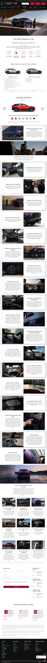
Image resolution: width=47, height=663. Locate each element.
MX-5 (3, 655)
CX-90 (3, 652)
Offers (14, 643)
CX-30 (3, 644)
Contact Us (37, 647)
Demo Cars (15, 646)
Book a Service (32, 4)
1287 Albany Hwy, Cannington (22, 0)
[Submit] (23, 4)
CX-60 (3, 648)
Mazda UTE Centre (27, 648)
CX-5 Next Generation (5, 645)
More (44, 7)
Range (5, 7)
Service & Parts (35, 7)
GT (21, 100)
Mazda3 (3, 657)
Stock (9, 7)
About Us (36, 643)
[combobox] (25, 4)
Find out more (35, 620)
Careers (36, 646)
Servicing (25, 643)
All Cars (14, 644)
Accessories (26, 645)
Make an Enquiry (43, 4)
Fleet (40, 7)
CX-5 (3, 646)
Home (2, 7)
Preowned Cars (15, 647)
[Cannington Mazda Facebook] (44, 0)
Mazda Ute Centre (25, 7)
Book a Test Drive (38, 4)
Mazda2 (3, 656)
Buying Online (37, 648)
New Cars (14, 645)
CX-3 (3, 643)
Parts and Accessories (27, 644)
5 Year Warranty (26, 646)
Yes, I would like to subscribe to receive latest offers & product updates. (15, 581)
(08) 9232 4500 (31, 0)
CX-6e (3, 647)
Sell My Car (18, 7)
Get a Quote (13, 90)
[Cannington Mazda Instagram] (45, 0)
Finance (31, 7)
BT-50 (3, 654)
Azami (24, 100)
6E (2, 653)
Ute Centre (37, 644)
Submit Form (16, 586)
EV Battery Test (13, 7)
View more (6, 88)
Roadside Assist (26, 647)
